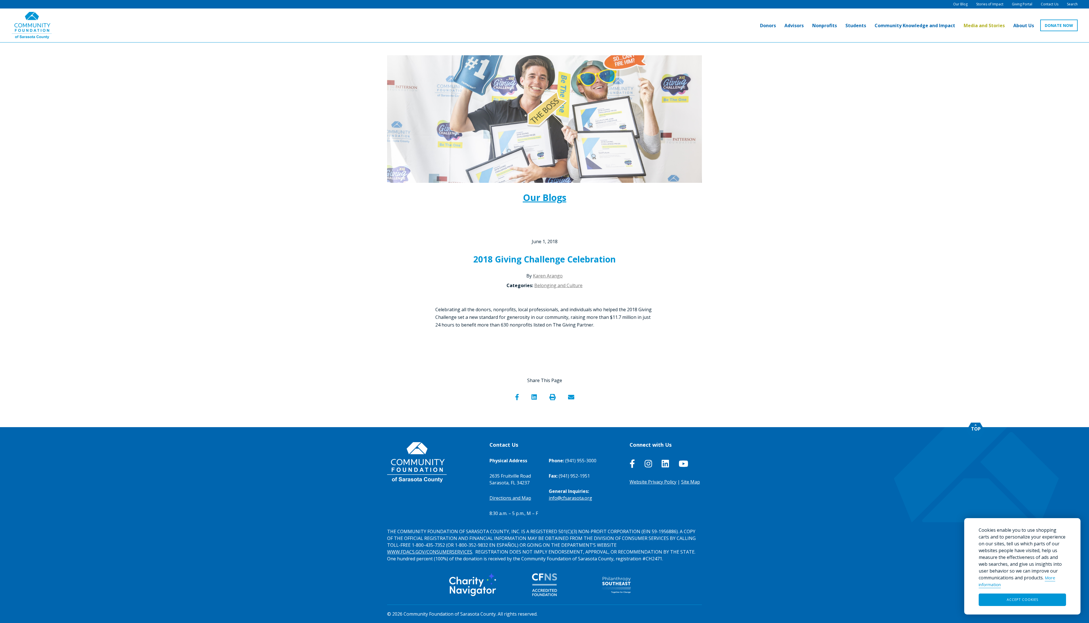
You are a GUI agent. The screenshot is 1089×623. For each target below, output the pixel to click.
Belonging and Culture (558, 285)
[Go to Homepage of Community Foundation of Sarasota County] (31, 25)
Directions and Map (510, 498)
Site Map (690, 482)
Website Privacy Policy (653, 482)
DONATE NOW (1059, 25)
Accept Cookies (1022, 599)
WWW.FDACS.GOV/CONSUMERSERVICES (429, 552)
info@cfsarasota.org (570, 498)
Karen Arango (548, 276)
